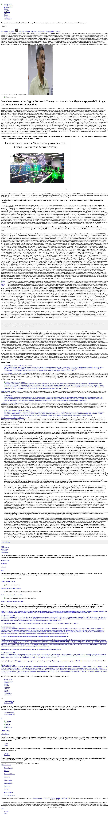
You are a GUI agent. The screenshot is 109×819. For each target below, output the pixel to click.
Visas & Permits (8, 6)
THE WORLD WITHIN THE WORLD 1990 (57, 798)
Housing (6, 10)
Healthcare (7, 12)
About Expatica (8, 768)
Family (6, 15)
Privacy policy (8, 780)
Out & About (7, 19)
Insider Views (7, 18)
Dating (2, 546)
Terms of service (8, 792)
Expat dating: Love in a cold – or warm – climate (14, 373)
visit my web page (37, 798)
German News (5, 730)
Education (7, 13)
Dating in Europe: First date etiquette (10, 391)
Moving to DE (8, 4)
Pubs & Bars (4, 563)
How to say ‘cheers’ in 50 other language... (11, 588)
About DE (7, 16)
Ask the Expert (5, 734)
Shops (2, 570)
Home (5, 813)
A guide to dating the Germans (8, 581)
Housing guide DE (9, 712)
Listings (6, 753)
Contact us (7, 777)
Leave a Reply (6, 542)
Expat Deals (4, 550)
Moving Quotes (5, 552)
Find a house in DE (9, 714)
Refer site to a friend (9, 795)
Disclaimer (7, 786)
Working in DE (8, 7)
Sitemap (6, 789)
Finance (6, 9)
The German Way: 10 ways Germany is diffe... (12, 595)
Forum (6, 743)
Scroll (2, 808)
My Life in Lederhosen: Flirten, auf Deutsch (12, 418)
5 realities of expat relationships (9, 403)
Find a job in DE (8, 703)
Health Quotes (4, 549)
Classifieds (7, 755)
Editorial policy (8, 783)
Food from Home (5, 560)
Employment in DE (9, 701)
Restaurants (3, 567)
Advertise (6, 771)
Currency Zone (5, 547)
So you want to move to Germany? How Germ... (12, 601)
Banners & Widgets (9, 774)
